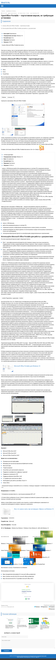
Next (43, 117)
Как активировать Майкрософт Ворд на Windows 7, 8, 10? (9, 626)
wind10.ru (5, 3)
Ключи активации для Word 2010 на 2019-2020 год (22, 626)
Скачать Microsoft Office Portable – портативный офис (15, 25)
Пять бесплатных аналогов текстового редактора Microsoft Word (44, 627)
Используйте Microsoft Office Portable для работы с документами (18, 28)
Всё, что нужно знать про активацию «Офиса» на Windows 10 (34, 509)
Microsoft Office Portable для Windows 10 (27, 366)
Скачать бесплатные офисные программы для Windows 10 (33, 626)
